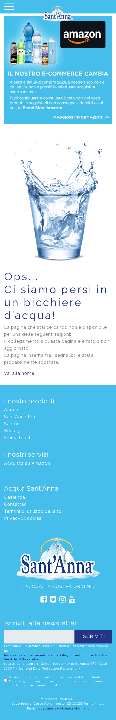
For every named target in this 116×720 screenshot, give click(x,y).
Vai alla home (19, 373)
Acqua (11, 409)
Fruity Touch (18, 437)
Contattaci (16, 504)
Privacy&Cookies (23, 518)
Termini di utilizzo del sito (33, 511)
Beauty (12, 430)
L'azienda (14, 497)
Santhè (12, 423)
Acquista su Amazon (27, 463)
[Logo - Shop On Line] (58, 14)
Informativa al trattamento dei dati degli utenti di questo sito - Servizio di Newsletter (55, 657)
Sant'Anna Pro (19, 416)
